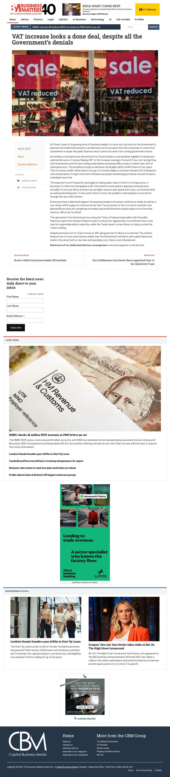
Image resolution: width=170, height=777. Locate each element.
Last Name (13, 305)
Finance (38, 19)
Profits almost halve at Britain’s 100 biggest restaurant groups (42, 474)
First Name (13, 296)
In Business (79, 19)
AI (110, 19)
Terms (131, 770)
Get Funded (123, 19)
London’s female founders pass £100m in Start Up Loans (39, 453)
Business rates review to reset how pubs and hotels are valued (42, 467)
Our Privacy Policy (144, 770)
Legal (51, 19)
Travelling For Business (107, 741)
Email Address (16, 316)
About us (67, 741)
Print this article (28, 187)
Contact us (68, 745)
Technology (97, 19)
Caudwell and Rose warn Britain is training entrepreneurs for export (46, 460)
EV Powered (102, 745)
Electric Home (103, 748)
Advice (25, 19)
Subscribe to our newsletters (75, 755)
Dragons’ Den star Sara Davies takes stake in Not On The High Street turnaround (121, 646)
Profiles (139, 19)
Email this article (29, 181)
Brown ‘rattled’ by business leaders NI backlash (40, 260)
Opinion (63, 19)
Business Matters (27, 164)
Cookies (158, 770)
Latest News (12, 340)
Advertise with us (70, 748)
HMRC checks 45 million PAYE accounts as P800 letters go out (66, 27)
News (12, 19)
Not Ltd (100, 755)
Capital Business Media (67, 767)
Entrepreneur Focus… (17, 591)
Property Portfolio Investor (108, 751)
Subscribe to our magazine (75, 751)
